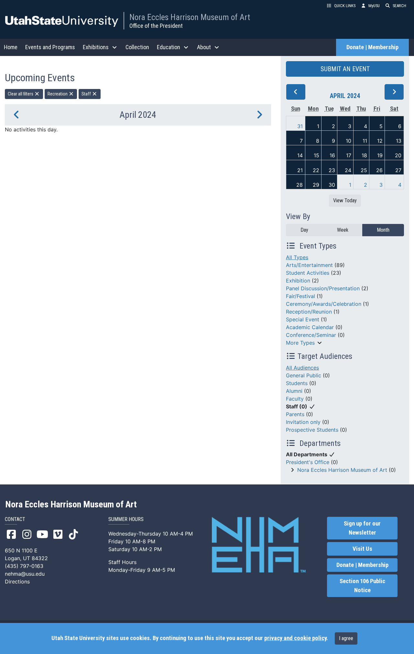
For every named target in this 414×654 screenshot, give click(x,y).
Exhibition (298, 280)
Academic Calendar (310, 327)
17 (348, 155)
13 (398, 141)
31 (300, 126)
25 (364, 170)
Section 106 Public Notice (362, 586)
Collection (137, 47)
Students (297, 383)
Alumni (294, 391)
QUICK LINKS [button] (344, 5)
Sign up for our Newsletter (362, 528)
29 (316, 185)
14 (300, 155)
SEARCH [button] (399, 5)
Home (10, 47)
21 (300, 170)
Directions (17, 581)
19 (380, 155)
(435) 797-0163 (24, 566)
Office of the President (156, 25)
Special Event (302, 319)
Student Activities (307, 273)
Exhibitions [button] (96, 47)
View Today (345, 200)
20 (398, 155)
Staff (87, 93)
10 (348, 141)
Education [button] (168, 47)
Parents (295, 414)
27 (398, 170)
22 (316, 170)
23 (332, 170)
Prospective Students (312, 430)
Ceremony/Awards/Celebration (323, 304)
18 (364, 155)
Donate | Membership (372, 47)
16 (332, 155)
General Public (303, 375)
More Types (300, 342)
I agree (346, 638)
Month (383, 230)
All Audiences (302, 367)
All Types (297, 257)
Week (342, 230)
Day (304, 230)
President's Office (307, 462)
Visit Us (362, 548)
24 (348, 170)
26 (379, 170)
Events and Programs (50, 47)
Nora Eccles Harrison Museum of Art (189, 17)
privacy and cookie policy (295, 638)
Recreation (58, 93)
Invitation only (303, 422)
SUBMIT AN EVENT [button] (345, 69)
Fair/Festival (300, 296)
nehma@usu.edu (25, 574)
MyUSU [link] (374, 5)
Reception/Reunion (309, 311)
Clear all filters (21, 93)
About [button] (204, 47)
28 (299, 185)
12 (380, 141)
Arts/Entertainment (309, 265)
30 (332, 185)
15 (316, 155)
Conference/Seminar (311, 335)
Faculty (295, 398)
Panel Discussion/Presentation (323, 288)
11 (365, 141)
